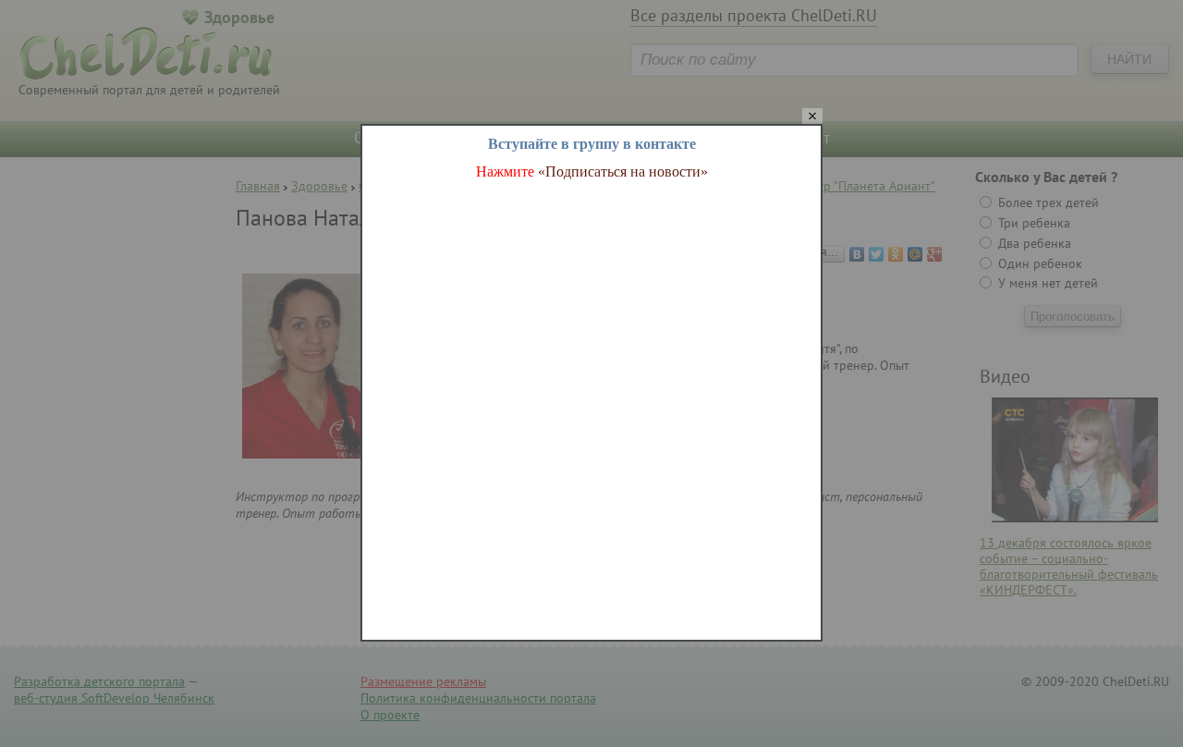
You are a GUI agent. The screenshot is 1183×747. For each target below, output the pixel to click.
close (812, 117)
